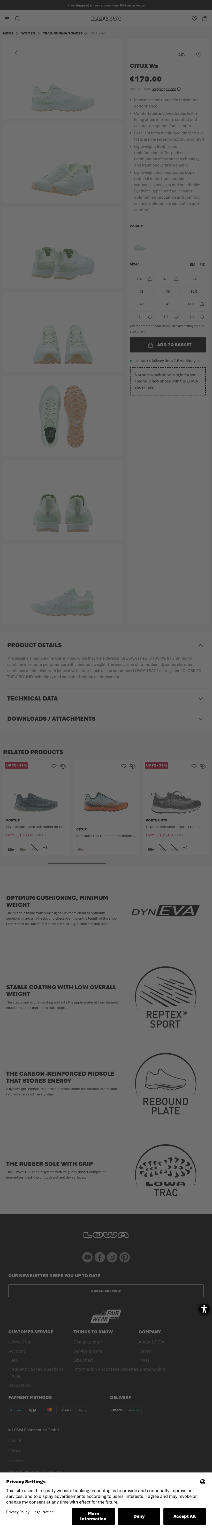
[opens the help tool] (204, 1309)
